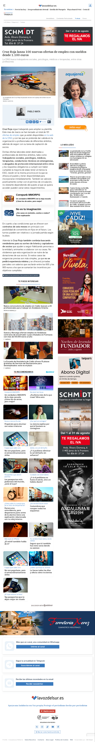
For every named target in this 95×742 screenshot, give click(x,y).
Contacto (41, 740)
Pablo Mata (33, 111)
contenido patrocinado (65, 18)
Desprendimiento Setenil (38, 9)
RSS (71, 740)
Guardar (44, 122)
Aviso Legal (49, 740)
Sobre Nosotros (30, 740)
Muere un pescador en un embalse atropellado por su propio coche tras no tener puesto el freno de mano (80, 180)
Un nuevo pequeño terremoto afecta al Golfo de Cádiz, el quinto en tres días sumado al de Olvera (80, 203)
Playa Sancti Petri (74, 9)
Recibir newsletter (34, 684)
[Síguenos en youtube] (53, 727)
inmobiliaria (50, 18)
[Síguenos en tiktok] (47, 727)
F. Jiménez (7, 339)
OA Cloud (89, 740)
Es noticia (8, 9)
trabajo (77, 18)
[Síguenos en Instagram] (42, 727)
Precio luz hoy (20, 9)
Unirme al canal (38, 647)
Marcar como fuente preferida (48, 732)
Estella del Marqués (58, 9)
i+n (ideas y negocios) (11, 22)
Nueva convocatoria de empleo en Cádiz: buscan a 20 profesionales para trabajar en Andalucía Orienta (28, 307)
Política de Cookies (61, 740)
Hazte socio (48, 711)
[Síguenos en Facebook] (58, 727)
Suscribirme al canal (30, 665)
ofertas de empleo (11, 135)
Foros (85, 18)
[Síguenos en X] (37, 727)
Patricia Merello (10, 310)
